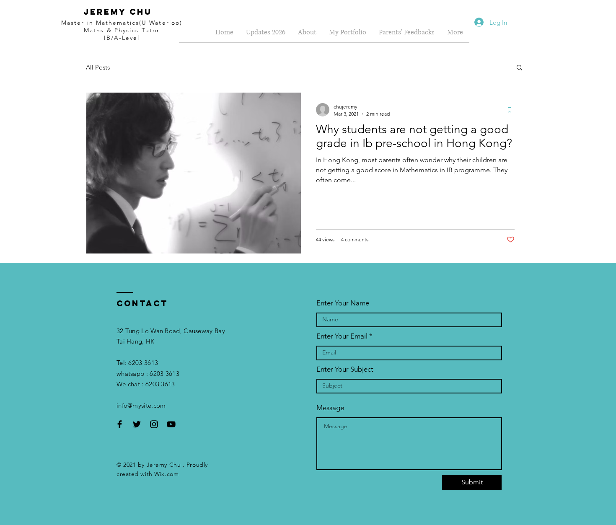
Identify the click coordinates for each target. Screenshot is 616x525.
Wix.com (166, 474)
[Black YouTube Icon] (171, 424)
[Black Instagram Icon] (154, 424)
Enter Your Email (342, 336)
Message (330, 407)
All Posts (98, 67)
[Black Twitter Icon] (137, 424)
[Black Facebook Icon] (119, 424)
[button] (519, 68)
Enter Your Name (342, 303)
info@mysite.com (141, 405)
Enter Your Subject (344, 369)
